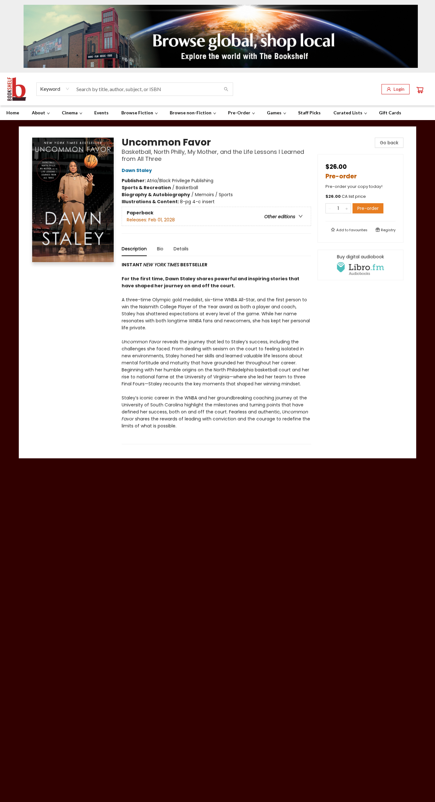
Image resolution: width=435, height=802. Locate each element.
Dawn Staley (137, 170)
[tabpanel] (216, 352)
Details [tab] (181, 249)
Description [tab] (134, 249)
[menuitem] (12, 112)
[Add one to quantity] (347, 208)
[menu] (217, 112)
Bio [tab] (160, 249)
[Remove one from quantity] (330, 208)
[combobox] (55, 89)
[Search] (226, 89)
